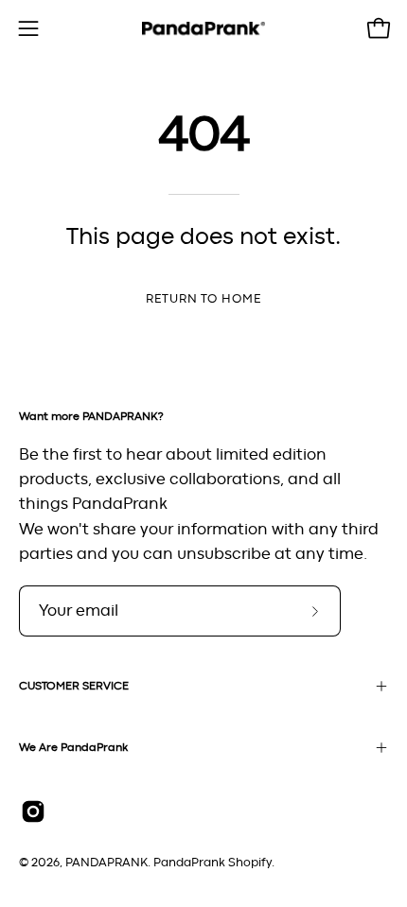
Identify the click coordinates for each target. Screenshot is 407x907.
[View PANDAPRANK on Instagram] (33, 811)
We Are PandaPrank (73, 747)
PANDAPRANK (106, 863)
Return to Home (203, 299)
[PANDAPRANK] (203, 29)
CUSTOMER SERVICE (74, 685)
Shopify (250, 863)
